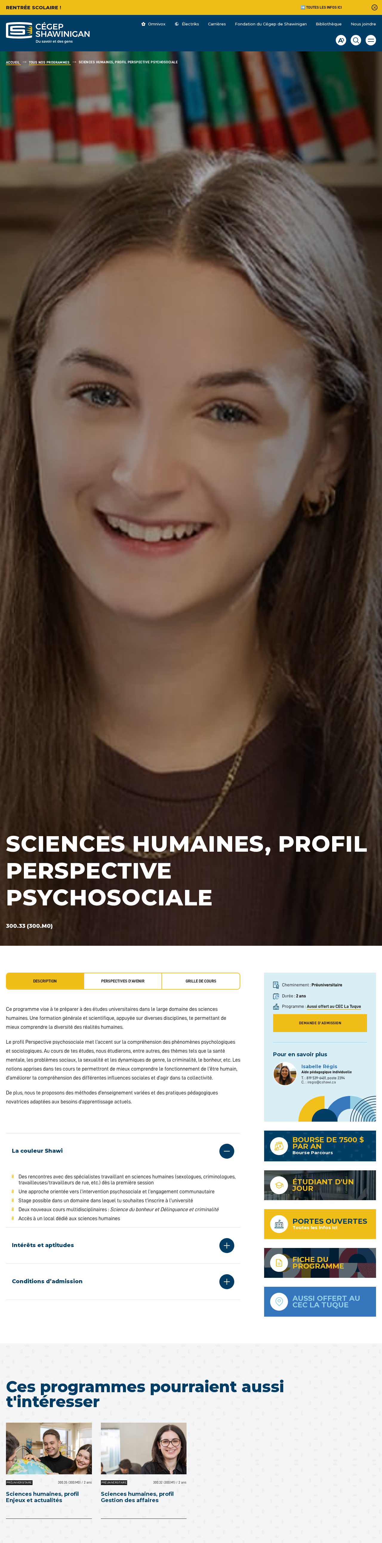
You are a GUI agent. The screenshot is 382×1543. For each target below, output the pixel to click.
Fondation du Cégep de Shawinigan (271, 24)
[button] (371, 40)
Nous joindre (363, 24)
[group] (123, 981)
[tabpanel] (123, 1152)
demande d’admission (320, 1023)
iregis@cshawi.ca (321, 1082)
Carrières (217, 24)
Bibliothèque (329, 24)
